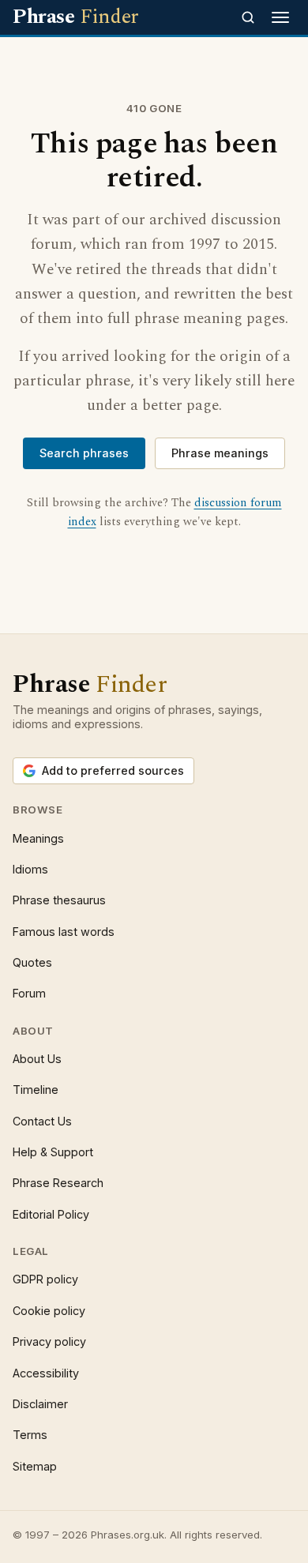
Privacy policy (49, 1341)
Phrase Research (58, 1182)
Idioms (30, 869)
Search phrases (84, 453)
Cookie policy (49, 1310)
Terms (30, 1434)
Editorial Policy (51, 1214)
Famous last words (64, 931)
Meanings (38, 838)
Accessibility (46, 1373)
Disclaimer (40, 1404)
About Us (37, 1058)
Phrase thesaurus (59, 900)
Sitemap (35, 1466)
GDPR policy (45, 1279)
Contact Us (42, 1121)
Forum (29, 993)
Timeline (35, 1089)
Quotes (32, 962)
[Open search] (248, 17)
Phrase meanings (220, 453)
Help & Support (53, 1152)
